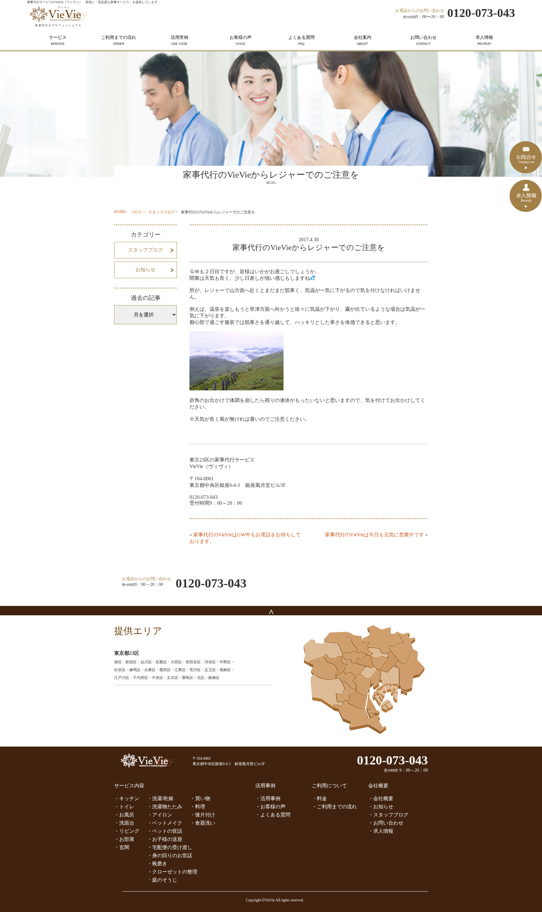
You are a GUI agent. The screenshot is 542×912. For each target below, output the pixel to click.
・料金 (319, 798)
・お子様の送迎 (164, 839)
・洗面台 (124, 823)
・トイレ (124, 806)
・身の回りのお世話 (169, 855)
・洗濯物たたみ (164, 806)
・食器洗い (202, 823)
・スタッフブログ (388, 814)
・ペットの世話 (164, 831)
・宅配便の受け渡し (169, 847)
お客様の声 (241, 40)
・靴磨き (157, 863)
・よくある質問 (272, 814)
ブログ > (138, 212)
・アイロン (159, 814)
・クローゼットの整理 (172, 871)
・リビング (126, 831)
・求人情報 (380, 831)
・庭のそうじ (162, 880)
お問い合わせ (423, 40)
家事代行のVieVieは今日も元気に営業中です (374, 534)
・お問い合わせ (385, 823)
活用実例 (179, 40)
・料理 (197, 806)
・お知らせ (380, 806)
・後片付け (202, 814)
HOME (119, 212)
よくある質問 (301, 40)
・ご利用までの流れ (334, 806)
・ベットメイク (164, 823)
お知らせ (146, 269)
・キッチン (126, 798)
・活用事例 (267, 798)
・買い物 (200, 798)
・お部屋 (124, 839)
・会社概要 (380, 798)
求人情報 (484, 40)
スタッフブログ (161, 212)
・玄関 (121, 847)
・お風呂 (124, 814)
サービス (57, 40)
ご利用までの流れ (118, 40)
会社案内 (362, 40)
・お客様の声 (270, 806)
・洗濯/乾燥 (160, 798)
